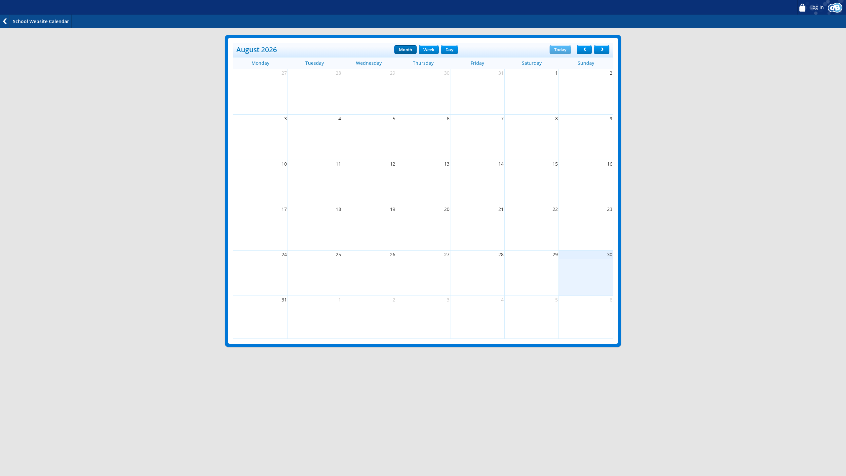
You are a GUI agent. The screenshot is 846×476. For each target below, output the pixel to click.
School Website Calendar (41, 21)
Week (428, 50)
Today (560, 50)
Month (405, 50)
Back (5, 21)
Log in (816, 7)
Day (449, 50)
